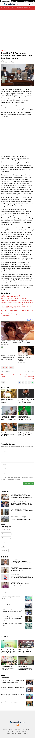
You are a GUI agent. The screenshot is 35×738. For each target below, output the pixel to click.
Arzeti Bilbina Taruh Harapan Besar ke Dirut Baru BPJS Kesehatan (7, 434)
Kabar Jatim (5, 542)
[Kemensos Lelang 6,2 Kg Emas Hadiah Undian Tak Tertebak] (9, 393)
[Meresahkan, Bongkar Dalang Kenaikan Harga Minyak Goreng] (5, 570)
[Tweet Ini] (23, 382)
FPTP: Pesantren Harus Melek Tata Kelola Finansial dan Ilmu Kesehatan (25, 651)
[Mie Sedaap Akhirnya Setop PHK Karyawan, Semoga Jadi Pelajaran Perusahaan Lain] (9, 410)
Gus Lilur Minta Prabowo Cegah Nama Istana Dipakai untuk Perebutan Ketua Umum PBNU (21, 496)
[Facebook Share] (19, 382)
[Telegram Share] (29, 382)
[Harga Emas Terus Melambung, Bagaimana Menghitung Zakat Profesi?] (26, 660)
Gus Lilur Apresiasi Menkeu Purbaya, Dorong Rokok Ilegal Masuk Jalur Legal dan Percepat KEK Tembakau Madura (21, 584)
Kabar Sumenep (6, 529)
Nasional (3, 50)
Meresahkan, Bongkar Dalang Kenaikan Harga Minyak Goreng (21, 569)
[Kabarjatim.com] (12, 4)
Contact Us (29, 729)
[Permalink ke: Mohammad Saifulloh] (2, 61)
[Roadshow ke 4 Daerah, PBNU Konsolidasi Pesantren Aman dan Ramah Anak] (9, 644)
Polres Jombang (6, 538)
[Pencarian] (33, 4)
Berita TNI (4, 367)
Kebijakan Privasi (19, 729)
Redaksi (5, 729)
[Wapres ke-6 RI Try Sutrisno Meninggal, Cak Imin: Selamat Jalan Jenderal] (26, 393)
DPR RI (11, 367)
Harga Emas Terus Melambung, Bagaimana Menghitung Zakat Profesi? (25, 668)
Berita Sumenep (6, 534)
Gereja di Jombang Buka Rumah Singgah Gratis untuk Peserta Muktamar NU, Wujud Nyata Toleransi (22, 511)
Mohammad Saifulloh (9, 61)
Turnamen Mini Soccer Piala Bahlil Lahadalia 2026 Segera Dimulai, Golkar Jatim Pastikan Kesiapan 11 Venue (21, 518)
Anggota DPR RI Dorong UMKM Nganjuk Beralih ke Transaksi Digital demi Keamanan (14, 295)
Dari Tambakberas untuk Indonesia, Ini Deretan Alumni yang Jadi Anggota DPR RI (16, 307)
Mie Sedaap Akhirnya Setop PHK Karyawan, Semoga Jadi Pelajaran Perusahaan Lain (8, 417)
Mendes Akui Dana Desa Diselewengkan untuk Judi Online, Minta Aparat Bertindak (27, 374)
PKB (3, 546)
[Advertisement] (17, 27)
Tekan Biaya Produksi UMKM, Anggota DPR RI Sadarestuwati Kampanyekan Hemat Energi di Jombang (16, 299)
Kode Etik (17, 731)
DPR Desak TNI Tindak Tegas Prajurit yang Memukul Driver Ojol (17, 310)
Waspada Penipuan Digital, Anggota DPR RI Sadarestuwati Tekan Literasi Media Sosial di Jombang (17, 303)
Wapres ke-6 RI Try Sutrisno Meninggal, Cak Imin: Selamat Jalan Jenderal (26, 401)
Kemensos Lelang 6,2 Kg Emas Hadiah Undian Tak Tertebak (8, 401)
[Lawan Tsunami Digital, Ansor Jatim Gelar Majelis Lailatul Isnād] (9, 660)
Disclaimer (24, 731)
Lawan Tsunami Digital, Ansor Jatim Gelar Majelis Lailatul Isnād (8, 668)
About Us (10, 731)
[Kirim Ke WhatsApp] (32, 382)
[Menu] (2, 4)
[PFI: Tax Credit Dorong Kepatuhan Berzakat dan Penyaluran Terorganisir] (5, 562)
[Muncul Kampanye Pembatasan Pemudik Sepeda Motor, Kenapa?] (26, 410)
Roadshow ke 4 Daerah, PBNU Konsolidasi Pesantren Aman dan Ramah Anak (8, 651)
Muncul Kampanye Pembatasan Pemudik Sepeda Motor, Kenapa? (25, 417)
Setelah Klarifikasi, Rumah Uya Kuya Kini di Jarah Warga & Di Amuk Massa (17, 314)
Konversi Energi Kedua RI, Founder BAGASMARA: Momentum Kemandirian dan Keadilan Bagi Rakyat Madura (22, 576)
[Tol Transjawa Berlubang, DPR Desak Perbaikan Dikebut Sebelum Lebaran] (26, 427)
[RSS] (17, 725)
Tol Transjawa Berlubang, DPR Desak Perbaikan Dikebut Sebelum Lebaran (25, 434)
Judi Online (5, 550)
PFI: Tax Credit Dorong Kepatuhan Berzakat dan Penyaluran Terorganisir (21, 561)
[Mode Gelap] (30, 4)
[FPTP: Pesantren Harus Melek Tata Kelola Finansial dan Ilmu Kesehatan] (26, 644)
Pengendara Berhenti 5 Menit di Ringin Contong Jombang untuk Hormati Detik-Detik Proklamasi (21, 503)
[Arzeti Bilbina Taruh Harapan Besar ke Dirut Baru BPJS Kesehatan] (9, 427)
